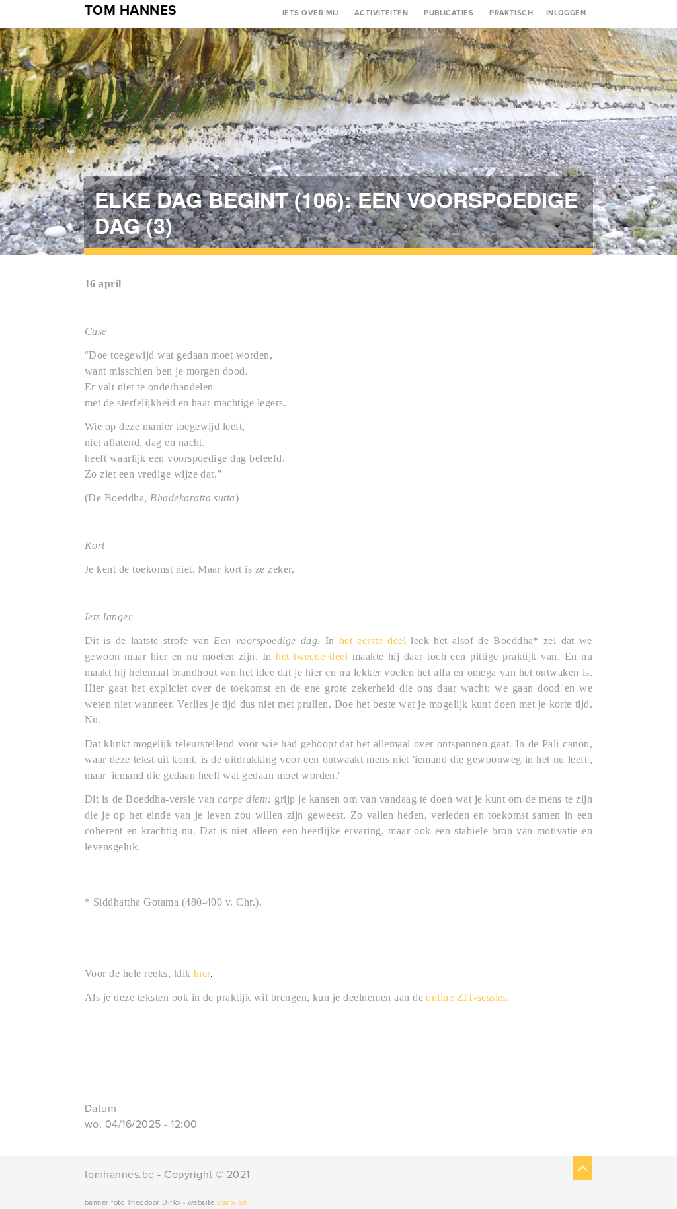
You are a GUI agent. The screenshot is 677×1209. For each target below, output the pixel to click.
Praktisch (511, 13)
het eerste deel (372, 640)
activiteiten (381, 13)
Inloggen (566, 13)
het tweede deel (312, 656)
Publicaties (448, 13)
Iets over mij (310, 13)
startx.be (232, 1202)
